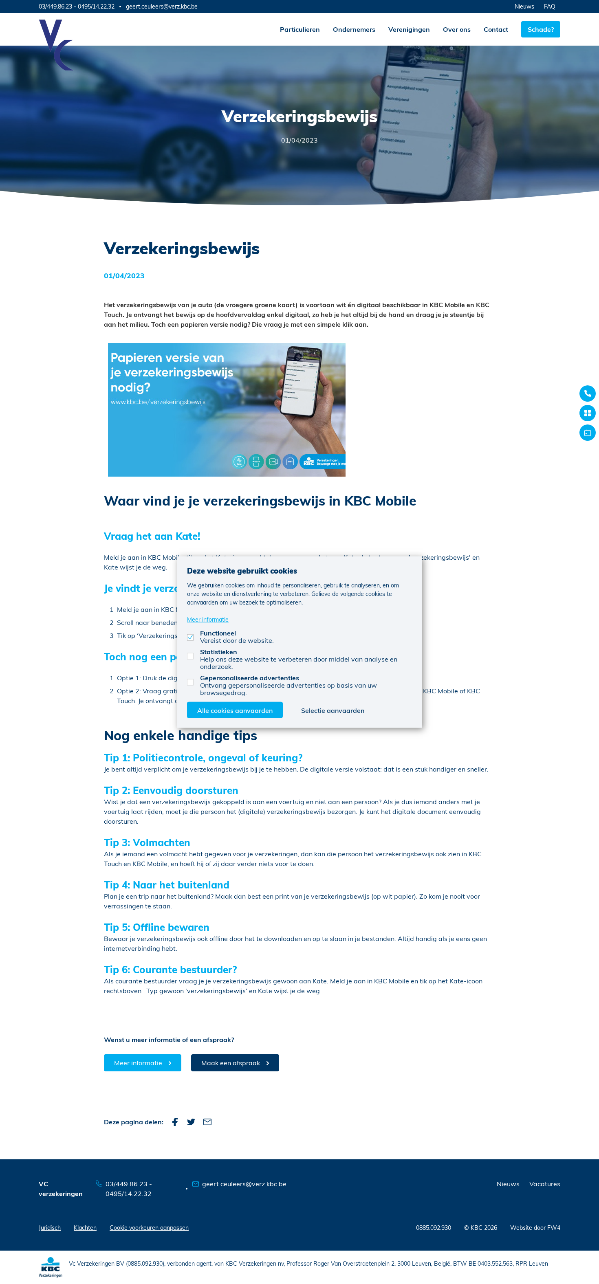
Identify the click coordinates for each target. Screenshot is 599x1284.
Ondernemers (354, 29)
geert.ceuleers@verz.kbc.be (162, 6)
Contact (496, 29)
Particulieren (300, 29)
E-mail (207, 1122)
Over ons (457, 29)
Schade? (541, 29)
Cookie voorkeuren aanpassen (149, 1227)
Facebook (175, 1122)
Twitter (191, 1122)
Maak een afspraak (230, 1062)
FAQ (549, 6)
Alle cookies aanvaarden (235, 710)
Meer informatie (138, 1062)
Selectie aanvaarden (332, 710)
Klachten (85, 1227)
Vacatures (544, 1183)
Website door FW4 (535, 1227)
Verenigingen (409, 29)
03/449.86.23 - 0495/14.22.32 (77, 6)
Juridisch (50, 1227)
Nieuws (524, 6)
